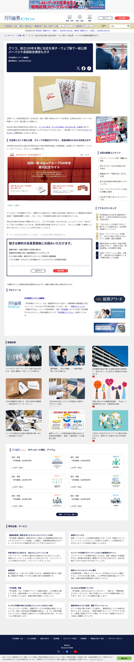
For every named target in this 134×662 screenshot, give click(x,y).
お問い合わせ (44, 638)
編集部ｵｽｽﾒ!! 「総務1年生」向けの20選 (113, 175)
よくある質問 (31, 638)
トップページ (9, 35)
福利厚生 (28, 26)
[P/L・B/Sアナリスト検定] (109, 332)
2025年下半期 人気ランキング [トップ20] (113, 198)
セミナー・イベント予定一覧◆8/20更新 (113, 159)
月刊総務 (64, 309)
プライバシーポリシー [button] (96, 659)
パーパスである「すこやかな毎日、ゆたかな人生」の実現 (60, 127)
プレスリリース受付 (69, 638)
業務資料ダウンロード (84, 26)
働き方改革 (48, 26)
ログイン (105, 18)
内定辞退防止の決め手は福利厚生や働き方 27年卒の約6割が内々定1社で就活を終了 (113, 217)
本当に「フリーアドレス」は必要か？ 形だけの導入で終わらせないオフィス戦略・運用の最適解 (112, 236)
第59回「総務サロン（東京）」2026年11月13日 (54, 30)
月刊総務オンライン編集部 (34, 298)
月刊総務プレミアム (65, 312)
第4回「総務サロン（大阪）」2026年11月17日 (92, 30)
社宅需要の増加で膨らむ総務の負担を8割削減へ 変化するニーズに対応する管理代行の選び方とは (109, 371)
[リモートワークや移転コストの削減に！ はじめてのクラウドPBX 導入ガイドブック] (111, 142)
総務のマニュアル (78, 306)
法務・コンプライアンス (64, 26)
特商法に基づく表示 (97, 638)
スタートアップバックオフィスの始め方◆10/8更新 (113, 190)
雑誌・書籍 (22, 462)
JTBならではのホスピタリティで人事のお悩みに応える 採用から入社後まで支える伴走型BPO (109, 435)
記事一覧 (21, 35)
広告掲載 (56, 638)
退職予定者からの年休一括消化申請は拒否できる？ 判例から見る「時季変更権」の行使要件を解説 (113, 245)
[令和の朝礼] (111, 69)
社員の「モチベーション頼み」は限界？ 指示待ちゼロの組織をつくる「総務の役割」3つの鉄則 (112, 255)
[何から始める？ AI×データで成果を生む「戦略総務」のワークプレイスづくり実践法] (67, 8)
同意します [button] (124, 658)
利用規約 (83, 638)
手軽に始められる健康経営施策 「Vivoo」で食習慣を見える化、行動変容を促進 (109, 402)
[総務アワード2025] (109, 303)
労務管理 (8, 26)
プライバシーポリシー (115, 638)
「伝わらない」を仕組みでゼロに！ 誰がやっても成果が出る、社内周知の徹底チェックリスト (113, 226)
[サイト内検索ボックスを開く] (128, 26)
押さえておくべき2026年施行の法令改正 (113, 167)
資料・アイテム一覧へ (67, 514)
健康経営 (38, 26)
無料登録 (122, 18)
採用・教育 (18, 26)
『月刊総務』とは (17, 638)
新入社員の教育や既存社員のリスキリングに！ (113, 183)
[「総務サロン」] (109, 317)
